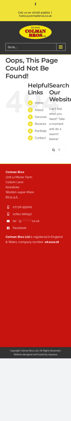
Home (39, 103)
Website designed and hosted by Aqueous (36, 354)
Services (41, 117)
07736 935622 (41, 12)
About (39, 110)
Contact (40, 138)
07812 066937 (22, 214)
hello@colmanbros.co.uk (35, 16)
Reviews (40, 124)
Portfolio (41, 131)
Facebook (19, 228)
